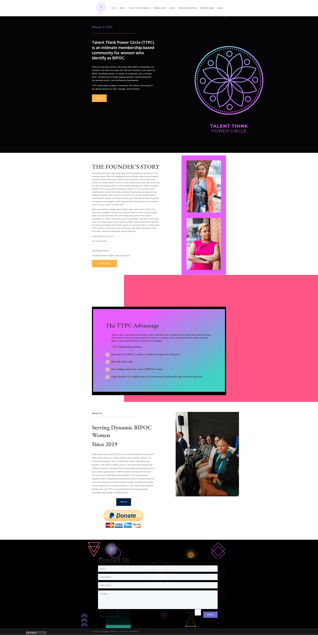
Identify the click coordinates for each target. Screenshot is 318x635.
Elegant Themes (109, 631)
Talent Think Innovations (139, 8)
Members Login (207, 8)
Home (114, 8)
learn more (104, 263)
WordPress (134, 631)
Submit (210, 615)
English (32, 633)
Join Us (173, 8)
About (122, 8)
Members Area (160, 8)
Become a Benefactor (188, 8)
